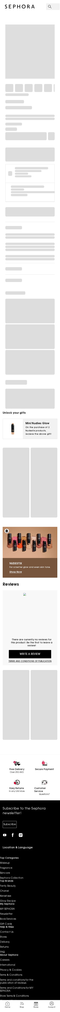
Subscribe (9, 824)
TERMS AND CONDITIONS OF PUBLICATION (30, 661)
